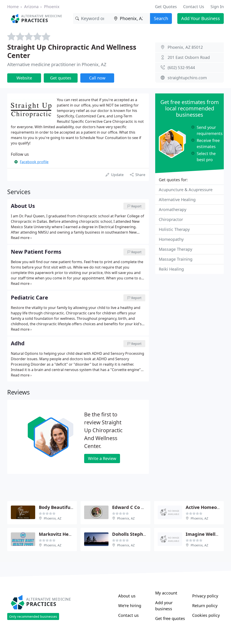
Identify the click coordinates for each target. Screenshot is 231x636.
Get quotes (60, 78)
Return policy (204, 605)
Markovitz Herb (56, 534)
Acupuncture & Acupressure (186, 189)
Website (24, 78)
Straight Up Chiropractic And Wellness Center (71, 51)
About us (127, 596)
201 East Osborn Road (189, 57)
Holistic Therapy (174, 229)
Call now (97, 78)
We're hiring (129, 605)
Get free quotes (170, 618)
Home (13, 6)
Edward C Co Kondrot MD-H (142, 507)
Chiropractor (171, 219)
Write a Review (102, 458)
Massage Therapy (175, 249)
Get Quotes (166, 6)
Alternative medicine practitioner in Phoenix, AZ (56, 64)
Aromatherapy (172, 209)
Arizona (31, 6)
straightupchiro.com (187, 77)
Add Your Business (200, 18)
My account (166, 593)
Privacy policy (205, 596)
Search (161, 18)
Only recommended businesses (33, 616)
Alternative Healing (177, 199)
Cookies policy (206, 615)
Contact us (128, 615)
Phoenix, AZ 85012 (185, 47)
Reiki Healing (171, 269)
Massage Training (175, 259)
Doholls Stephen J (131, 534)
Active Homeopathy (208, 507)
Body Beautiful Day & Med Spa (72, 507)
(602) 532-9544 (181, 67)
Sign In (217, 6)
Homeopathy (171, 239)
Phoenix (52, 6)
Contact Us (193, 6)
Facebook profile (34, 161)
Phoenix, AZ (52, 518)
